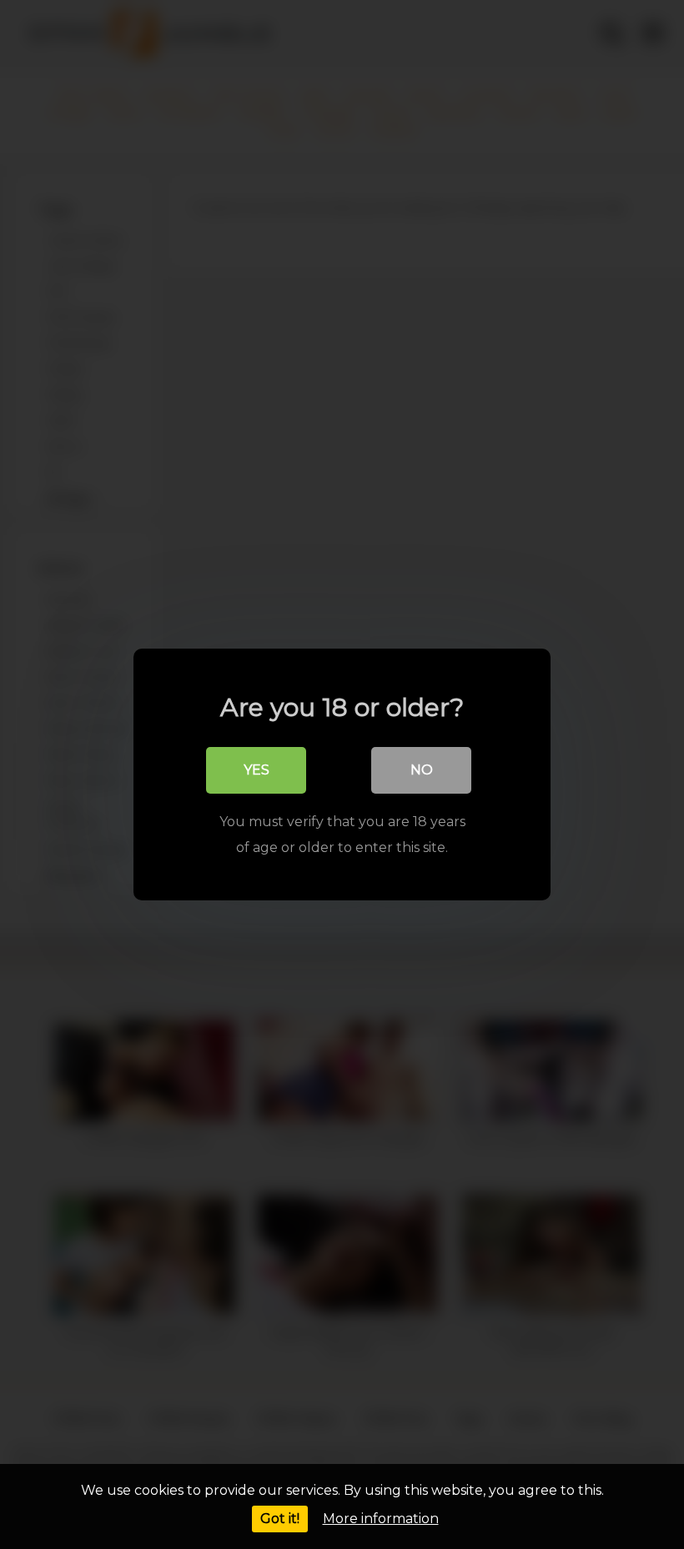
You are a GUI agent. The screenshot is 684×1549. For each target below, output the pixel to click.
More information (381, 1518)
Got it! (279, 1518)
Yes (256, 770)
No (421, 770)
